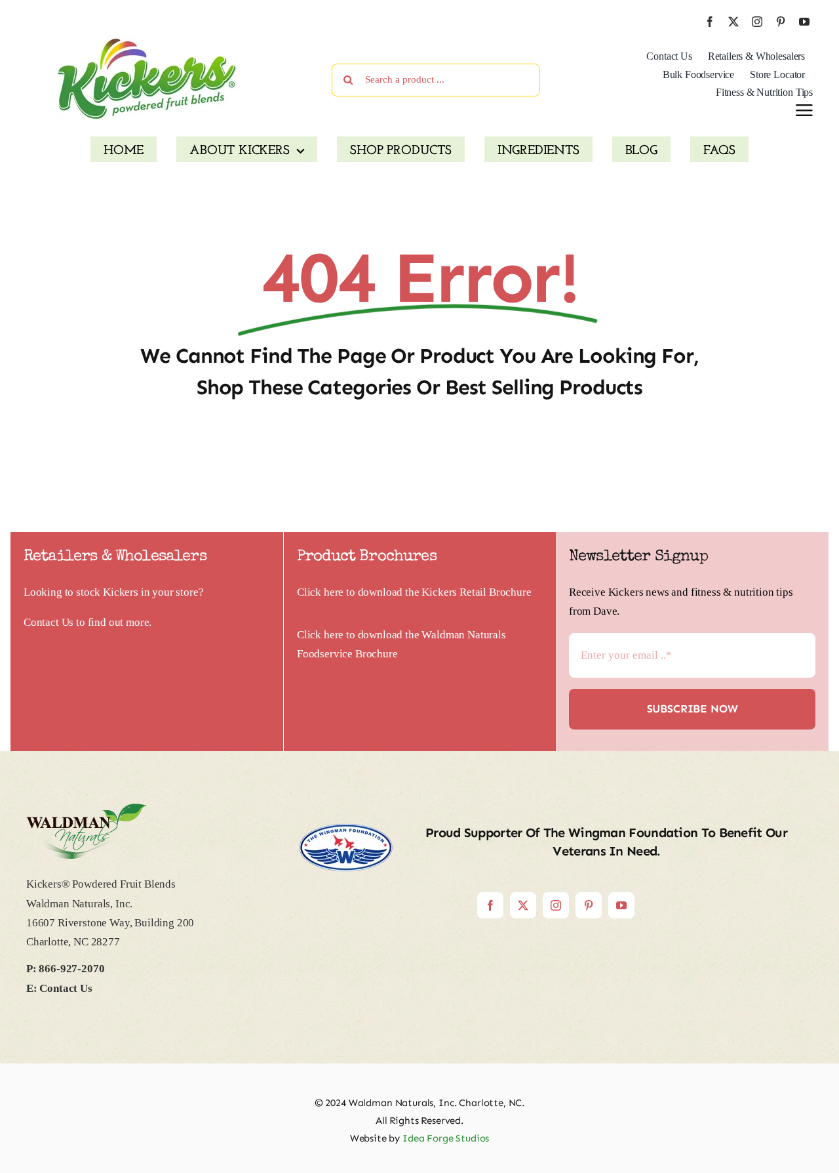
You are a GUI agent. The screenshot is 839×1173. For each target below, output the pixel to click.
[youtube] (804, 21)
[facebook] (709, 21)
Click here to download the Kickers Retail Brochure (414, 592)
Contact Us (48, 622)
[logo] (147, 42)
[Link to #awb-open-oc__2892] (804, 110)
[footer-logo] (86, 809)
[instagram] (757, 21)
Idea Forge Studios (445, 1138)
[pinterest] (780, 21)
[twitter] (733, 21)
